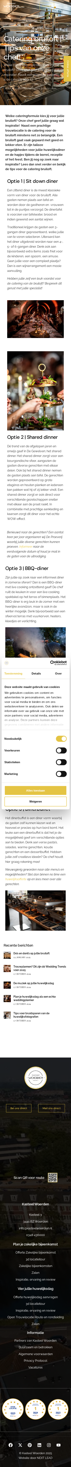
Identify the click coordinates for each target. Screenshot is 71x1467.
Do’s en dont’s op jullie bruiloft (31, 953)
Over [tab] (58, 673)
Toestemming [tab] (13, 673)
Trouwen (9, 93)
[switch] (61, 750)
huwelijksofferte (16, 879)
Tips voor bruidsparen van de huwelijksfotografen (31, 1015)
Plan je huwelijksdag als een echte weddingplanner (34, 998)
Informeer (25, 546)
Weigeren (35, 801)
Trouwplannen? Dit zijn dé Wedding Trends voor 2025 (39, 968)
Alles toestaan (35, 790)
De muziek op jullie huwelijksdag (33, 983)
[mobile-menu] (63, 6)
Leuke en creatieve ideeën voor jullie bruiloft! (30, 88)
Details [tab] (36, 673)
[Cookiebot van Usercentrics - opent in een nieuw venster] (50, 663)
